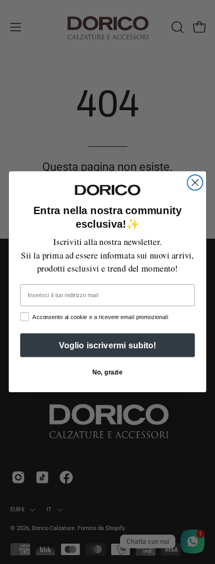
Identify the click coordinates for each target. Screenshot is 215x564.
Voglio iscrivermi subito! (108, 345)
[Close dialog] (194, 182)
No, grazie (107, 372)
